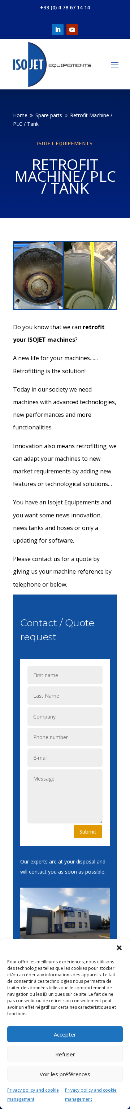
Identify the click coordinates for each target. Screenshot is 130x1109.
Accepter (65, 1034)
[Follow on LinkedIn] (58, 29)
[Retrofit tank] (65, 308)
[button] (119, 947)
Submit (87, 831)
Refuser (65, 1054)
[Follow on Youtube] (72, 29)
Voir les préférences (65, 1074)
